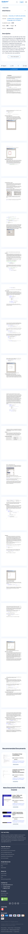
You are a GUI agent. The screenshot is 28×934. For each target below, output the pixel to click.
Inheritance (6, 11)
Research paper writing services (7, 854)
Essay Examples (4, 863)
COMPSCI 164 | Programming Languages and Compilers (14, 19)
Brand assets (4, 895)
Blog (2, 865)
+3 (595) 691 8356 (6, 886)
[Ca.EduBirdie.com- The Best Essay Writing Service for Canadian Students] (2, 910)
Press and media (4, 893)
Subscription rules (4, 929)
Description (6, 34)
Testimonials (3, 875)
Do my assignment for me (6, 852)
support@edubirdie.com (6, 841)
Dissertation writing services (7, 856)
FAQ (2, 877)
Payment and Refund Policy (6, 931)
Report (4, 66)
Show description (15, 56)
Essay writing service (5, 848)
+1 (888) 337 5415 (6, 888)
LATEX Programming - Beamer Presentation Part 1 (17, 813)
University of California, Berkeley (17, 16)
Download (15, 69)
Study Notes (3, 867)
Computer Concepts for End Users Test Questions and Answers (18, 771)
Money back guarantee (6, 879)
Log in (21, 2)
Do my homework (4, 858)
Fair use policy (17, 927)
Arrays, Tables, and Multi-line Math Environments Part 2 (17, 796)
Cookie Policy (16, 931)
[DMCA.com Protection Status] (14, 899)
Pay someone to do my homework (8, 850)
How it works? (4, 873)
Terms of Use (10, 927)
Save (25, 66)
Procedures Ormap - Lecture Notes (17, 754)
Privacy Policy (4, 927)
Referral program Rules (14, 929)
